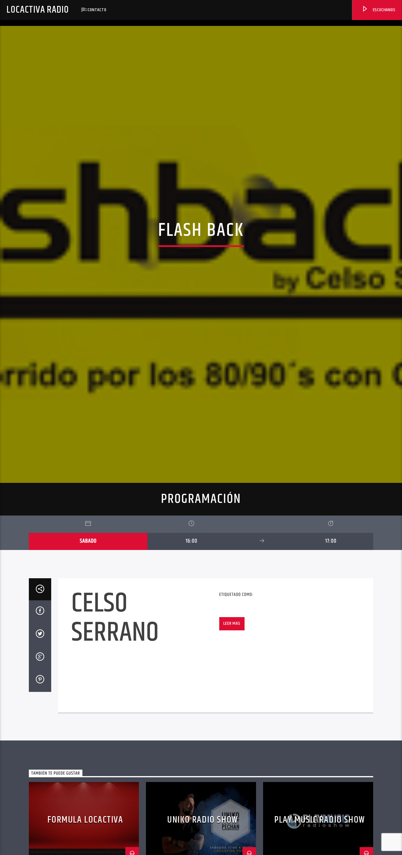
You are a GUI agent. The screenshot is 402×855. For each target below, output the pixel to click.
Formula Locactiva (85, 844)
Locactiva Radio (37, 9)
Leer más (231, 647)
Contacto (97, 10)
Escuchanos (384, 10)
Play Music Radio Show (319, 844)
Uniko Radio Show (202, 844)
